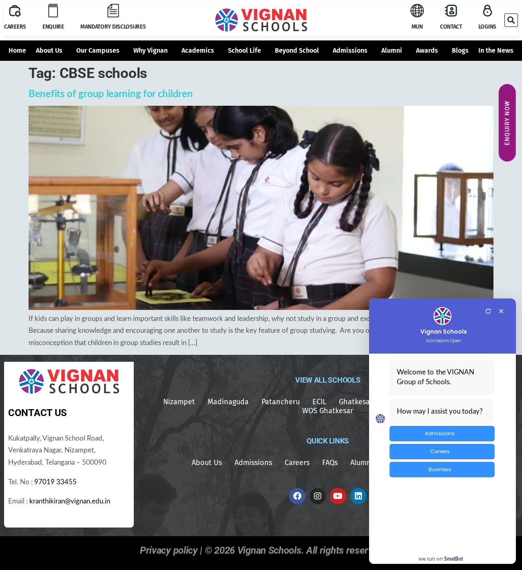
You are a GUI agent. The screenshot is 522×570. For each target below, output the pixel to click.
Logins (487, 26)
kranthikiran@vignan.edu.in (69, 501)
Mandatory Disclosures (113, 26)
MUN (417, 26)
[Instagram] (318, 496)
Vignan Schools (443, 332)
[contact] (451, 10)
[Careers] (15, 10)
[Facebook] (297, 496)
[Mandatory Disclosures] (112, 10)
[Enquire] (53, 10)
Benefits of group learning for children (110, 94)
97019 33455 (55, 482)
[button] (511, 20)
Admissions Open (443, 341)
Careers (15, 26)
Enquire (53, 26)
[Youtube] (338, 496)
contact (451, 26)
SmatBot (453, 559)
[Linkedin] (358, 496)
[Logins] (487, 10)
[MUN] (417, 10)
